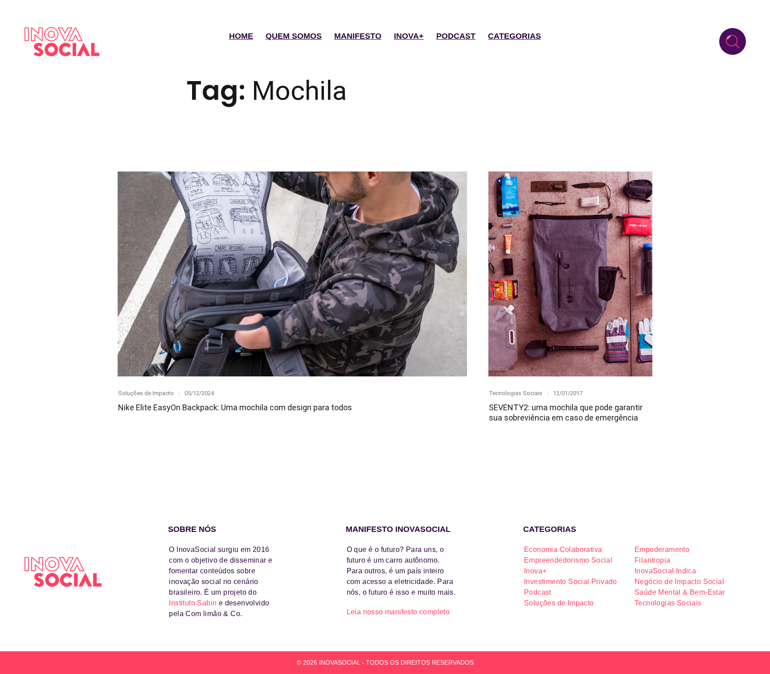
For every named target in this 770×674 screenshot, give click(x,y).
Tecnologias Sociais (515, 393)
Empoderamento (662, 549)
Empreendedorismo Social (568, 560)
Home (241, 36)
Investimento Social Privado (570, 581)
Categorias (514, 36)
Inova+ (409, 36)
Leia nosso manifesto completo (398, 612)
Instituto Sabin (193, 603)
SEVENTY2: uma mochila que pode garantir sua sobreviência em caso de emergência (566, 412)
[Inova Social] (62, 42)
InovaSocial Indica (665, 571)
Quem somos (294, 36)
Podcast (455, 36)
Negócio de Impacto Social (679, 581)
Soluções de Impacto (146, 393)
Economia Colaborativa (563, 549)
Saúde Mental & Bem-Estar (680, 592)
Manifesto (357, 36)
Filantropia (652, 560)
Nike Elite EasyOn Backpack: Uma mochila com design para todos (235, 407)
